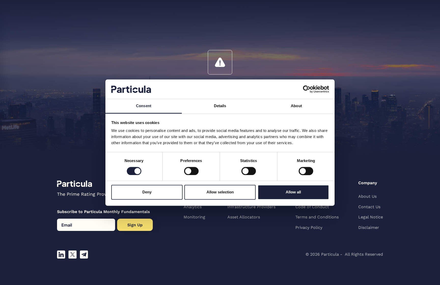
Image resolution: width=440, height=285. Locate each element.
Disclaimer (368, 227)
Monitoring (194, 217)
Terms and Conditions (317, 217)
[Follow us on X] (72, 254)
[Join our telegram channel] (84, 254)
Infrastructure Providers (251, 206)
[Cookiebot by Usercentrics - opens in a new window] (306, 89)
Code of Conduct (312, 206)
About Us (367, 196)
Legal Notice (370, 217)
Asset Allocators (243, 217)
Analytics (193, 206)
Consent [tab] (143, 106)
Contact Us (369, 206)
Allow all (293, 192)
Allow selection (220, 192)
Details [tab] (220, 106)
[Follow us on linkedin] (61, 254)
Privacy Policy (308, 227)
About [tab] (296, 106)
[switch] (191, 171)
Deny (147, 192)
